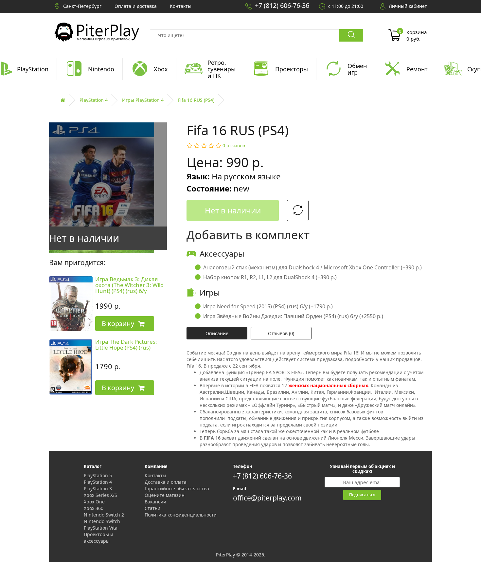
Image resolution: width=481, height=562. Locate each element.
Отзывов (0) (281, 333)
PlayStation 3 (98, 488)
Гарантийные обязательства (177, 488)
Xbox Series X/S (100, 495)
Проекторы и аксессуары (98, 537)
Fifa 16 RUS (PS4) (196, 100)
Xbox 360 (93, 508)
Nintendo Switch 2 (104, 515)
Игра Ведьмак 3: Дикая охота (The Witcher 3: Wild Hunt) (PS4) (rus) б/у (129, 285)
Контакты (155, 475)
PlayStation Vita (100, 528)
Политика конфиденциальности (181, 515)
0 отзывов (234, 145)
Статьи (152, 508)
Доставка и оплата (166, 482)
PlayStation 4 (94, 100)
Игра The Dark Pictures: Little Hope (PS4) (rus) (126, 345)
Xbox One (94, 502)
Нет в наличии (233, 210)
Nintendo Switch (102, 521)
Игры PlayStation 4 (143, 100)
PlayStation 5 (98, 475)
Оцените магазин (165, 495)
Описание (216, 333)
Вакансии (155, 502)
